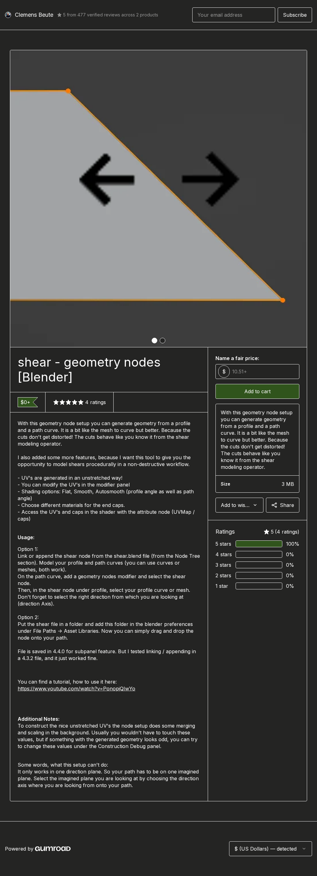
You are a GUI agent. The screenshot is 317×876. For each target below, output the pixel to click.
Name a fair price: (237, 358)
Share (287, 505)
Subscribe (295, 15)
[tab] (154, 340)
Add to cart (257, 391)
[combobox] (239, 505)
